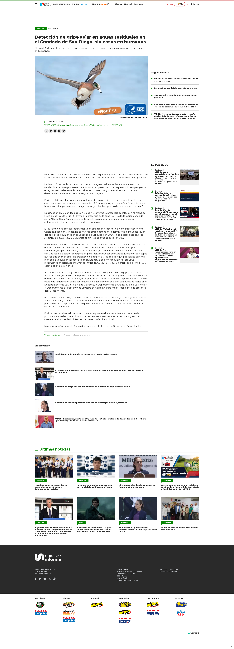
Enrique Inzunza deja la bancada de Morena (175, 88)
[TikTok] (54, 578)
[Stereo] (125, 604)
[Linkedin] (59, 131)
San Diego (53, 28)
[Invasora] (41, 605)
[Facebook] (55, 131)
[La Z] (125, 620)
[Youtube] (45, 578)
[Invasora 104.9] (97, 605)
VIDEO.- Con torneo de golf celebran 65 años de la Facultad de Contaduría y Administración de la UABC (180, 487)
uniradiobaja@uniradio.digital (127, 580)
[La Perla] (181, 613)
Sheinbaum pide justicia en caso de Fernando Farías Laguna (86, 354)
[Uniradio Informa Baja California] (54, 4)
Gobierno (40, 28)
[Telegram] (63, 131)
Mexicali (128, 4)
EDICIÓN (79, 4)
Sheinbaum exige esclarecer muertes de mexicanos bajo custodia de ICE (92, 386)
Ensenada (138, 4)
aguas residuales (72, 335)
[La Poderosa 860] (69, 612)
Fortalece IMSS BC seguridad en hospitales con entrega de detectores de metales (51, 487)
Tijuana (118, 4)
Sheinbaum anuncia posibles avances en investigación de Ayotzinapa (91, 402)
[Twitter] (51, 131)
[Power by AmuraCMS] (193, 633)
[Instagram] (50, 578)
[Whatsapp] (46, 131)
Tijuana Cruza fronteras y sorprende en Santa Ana (179, 528)
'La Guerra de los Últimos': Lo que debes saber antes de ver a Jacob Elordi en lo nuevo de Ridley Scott (94, 529)
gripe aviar (86, 335)
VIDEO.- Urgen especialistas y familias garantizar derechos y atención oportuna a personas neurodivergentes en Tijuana (167, 178)
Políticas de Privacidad (168, 571)
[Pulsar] (41, 612)
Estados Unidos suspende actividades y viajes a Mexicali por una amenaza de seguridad (166, 197)
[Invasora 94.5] (69, 605)
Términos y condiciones (169, 569)
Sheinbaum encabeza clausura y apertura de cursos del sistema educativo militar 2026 (176, 106)
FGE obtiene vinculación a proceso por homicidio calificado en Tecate (94, 486)
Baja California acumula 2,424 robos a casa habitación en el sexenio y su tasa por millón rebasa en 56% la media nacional (166, 215)
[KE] (181, 604)
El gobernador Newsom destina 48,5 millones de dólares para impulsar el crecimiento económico (99, 371)
